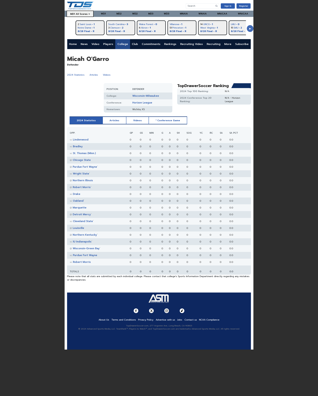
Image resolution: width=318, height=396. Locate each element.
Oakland (78, 201)
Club (135, 44)
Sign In (227, 5)
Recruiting (213, 44)
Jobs (179, 320)
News (84, 44)
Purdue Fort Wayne (85, 167)
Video (95, 44)
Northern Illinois (83, 180)
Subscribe (242, 44)
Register (243, 5)
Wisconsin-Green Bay (86, 248)
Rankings (170, 44)
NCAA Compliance (209, 320)
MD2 (119, 13)
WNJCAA (243, 13)
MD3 (150, 13)
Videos (106, 75)
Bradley (78, 146)
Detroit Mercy (82, 214)
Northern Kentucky (85, 235)
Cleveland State (83, 221)
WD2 (135, 13)
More (227, 44)
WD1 (103, 13)
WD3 (166, 13)
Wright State (81, 173)
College (122, 44)
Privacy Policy (145, 320)
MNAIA (184, 13)
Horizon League (142, 102)
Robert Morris (82, 187)
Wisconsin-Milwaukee (145, 96)
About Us (104, 320)
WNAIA (202, 13)
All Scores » (83, 14)
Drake (76, 194)
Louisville (78, 228)
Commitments (151, 44)
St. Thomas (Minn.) (84, 153)
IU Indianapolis (82, 241)
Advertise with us (165, 320)
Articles (93, 75)
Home (73, 44)
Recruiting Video (191, 44)
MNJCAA (222, 13)
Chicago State (82, 160)
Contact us (191, 320)
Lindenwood (80, 139)
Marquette (79, 207)
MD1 (72, 14)
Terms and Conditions (123, 320)
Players (108, 44)
